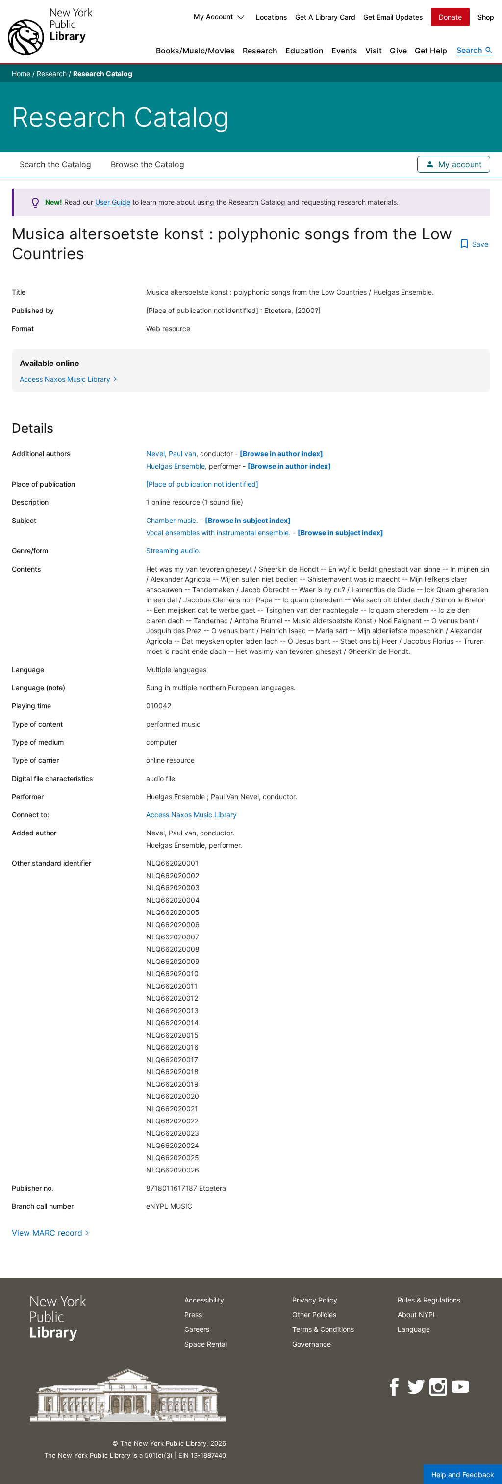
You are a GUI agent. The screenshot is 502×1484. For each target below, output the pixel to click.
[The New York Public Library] (50, 31)
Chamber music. (172, 520)
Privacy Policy (314, 1300)
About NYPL (417, 1314)
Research (260, 50)
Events (344, 50)
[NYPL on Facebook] (394, 1387)
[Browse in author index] (281, 453)
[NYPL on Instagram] (439, 1387)
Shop (485, 17)
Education (304, 50)
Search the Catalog (55, 164)
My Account (213, 16)
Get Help (431, 50)
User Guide (112, 202)
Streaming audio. (173, 551)
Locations (271, 17)
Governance (311, 1344)
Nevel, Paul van (171, 453)
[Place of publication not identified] (202, 484)
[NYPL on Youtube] (461, 1387)
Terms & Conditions (323, 1329)
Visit (373, 50)
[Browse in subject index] (248, 520)
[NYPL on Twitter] (417, 1387)
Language (414, 1329)
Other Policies (314, 1314)
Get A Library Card (325, 17)
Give (398, 50)
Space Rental (205, 1344)
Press (193, 1314)
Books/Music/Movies (195, 50)
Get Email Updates (393, 17)
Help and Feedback (462, 1474)
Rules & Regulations (429, 1300)
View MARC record (47, 1233)
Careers (196, 1329)
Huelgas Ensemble (175, 466)
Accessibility (204, 1300)
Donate (450, 17)
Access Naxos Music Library (191, 814)
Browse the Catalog (147, 164)
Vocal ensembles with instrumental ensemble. (218, 532)
